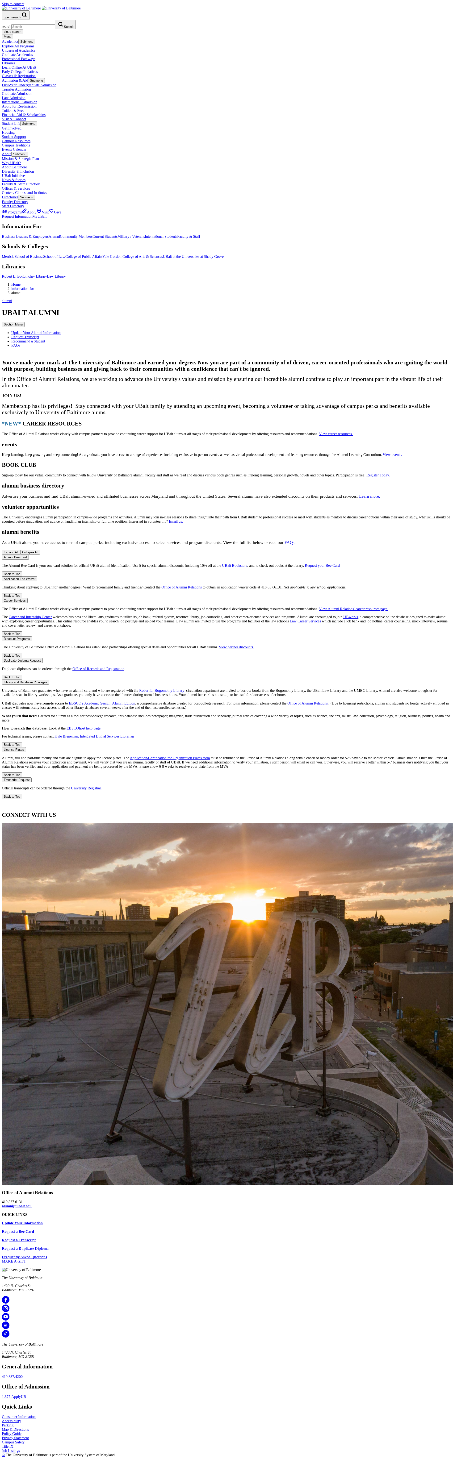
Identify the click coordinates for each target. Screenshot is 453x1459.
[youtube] (5, 1319)
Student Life (11, 123)
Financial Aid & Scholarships (24, 115)
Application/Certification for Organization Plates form (170, 758)
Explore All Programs (18, 46)
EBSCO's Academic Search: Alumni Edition (102, 703)
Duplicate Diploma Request (22, 660)
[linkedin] (5, 1328)
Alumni (54, 236)
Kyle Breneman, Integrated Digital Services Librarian (94, 736)
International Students (161, 236)
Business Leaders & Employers (25, 236)
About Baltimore (14, 167)
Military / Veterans (131, 236)
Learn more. (369, 496)
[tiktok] (5, 1336)
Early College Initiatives (20, 72)
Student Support (14, 137)
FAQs (15, 345)
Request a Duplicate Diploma (25, 1248)
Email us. (176, 521)
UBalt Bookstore (234, 565)
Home (16, 284)
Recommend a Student (28, 341)
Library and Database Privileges (25, 682)
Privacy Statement (15, 1438)
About (6, 154)
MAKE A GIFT (14, 1261)
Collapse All (30, 552)
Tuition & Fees (13, 110)
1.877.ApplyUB (14, 1397)
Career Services (15, 600)
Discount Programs (17, 639)
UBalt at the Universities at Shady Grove (193, 256)
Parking (7, 1425)
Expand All (11, 552)
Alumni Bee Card (15, 557)
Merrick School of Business (22, 256)
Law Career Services (305, 621)
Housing (8, 132)
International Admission (19, 102)
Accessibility (11, 1421)
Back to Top (12, 574)
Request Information (17, 216)
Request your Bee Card (322, 565)
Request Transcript (25, 337)
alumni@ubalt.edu (17, 1206)
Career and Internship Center (30, 617)
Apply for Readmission (19, 106)
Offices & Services (16, 188)
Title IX (7, 1446)
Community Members (76, 236)
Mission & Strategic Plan (20, 159)
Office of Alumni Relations (181, 587)
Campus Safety (13, 1442)
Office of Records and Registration (98, 669)
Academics (10, 41)
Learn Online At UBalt (19, 67)
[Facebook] (5, 1302)
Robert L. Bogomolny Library (24, 276)
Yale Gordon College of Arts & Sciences (132, 256)
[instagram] (5, 1311)
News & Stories (13, 180)
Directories (10, 197)
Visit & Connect (14, 119)
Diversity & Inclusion (18, 171)
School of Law (54, 256)
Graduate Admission (17, 94)
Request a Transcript (19, 1240)
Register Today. (378, 475)
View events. (392, 455)
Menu (7, 36)
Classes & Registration (19, 76)
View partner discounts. (236, 647)
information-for (22, 289)
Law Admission (13, 98)
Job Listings (11, 1451)
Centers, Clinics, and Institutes (24, 193)
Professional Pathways (18, 59)
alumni (7, 301)
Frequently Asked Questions (24, 1257)
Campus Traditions (16, 145)
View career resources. (336, 434)
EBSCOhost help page (84, 728)
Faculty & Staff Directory (21, 184)
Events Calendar (14, 149)
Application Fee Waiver (19, 579)
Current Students (104, 236)
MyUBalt (39, 216)
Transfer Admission (16, 89)
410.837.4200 (12, 1377)
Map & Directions (15, 1429)
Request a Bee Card (18, 1232)
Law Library (56, 276)
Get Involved (11, 128)
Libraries (8, 63)
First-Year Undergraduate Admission (29, 85)
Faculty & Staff (188, 236)
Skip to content (13, 4)
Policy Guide (11, 1434)
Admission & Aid (15, 80)
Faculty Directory (15, 202)
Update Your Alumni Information (36, 333)
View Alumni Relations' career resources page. (353, 609)
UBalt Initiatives (14, 176)
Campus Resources (16, 141)
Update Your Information (22, 1223)
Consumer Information (19, 1417)
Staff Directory (13, 206)
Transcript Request (17, 780)
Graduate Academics (17, 55)
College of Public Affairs (83, 256)
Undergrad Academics (18, 50)
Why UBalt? (11, 163)
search (6, 27)
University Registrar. (86, 788)
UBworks (350, 617)
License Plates (14, 749)
